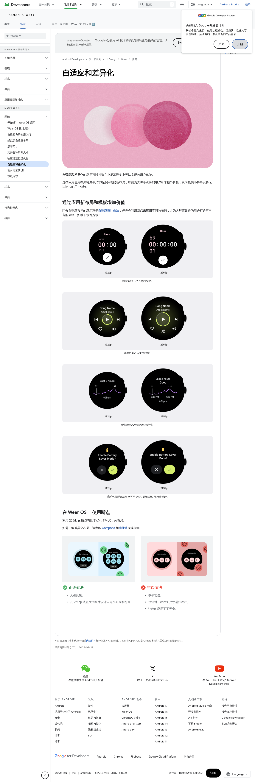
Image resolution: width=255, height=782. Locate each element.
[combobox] (157, 4)
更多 (114, 4)
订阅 (213, 773)
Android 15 (161, 717)
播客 (57, 741)
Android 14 (161, 723)
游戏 (90, 705)
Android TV (128, 729)
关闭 (221, 44)
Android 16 (161, 711)
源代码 (59, 723)
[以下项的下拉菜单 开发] (102, 4)
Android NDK (196, 729)
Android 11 (161, 741)
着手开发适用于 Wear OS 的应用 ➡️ (73, 24)
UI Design (12, 15)
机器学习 (93, 711)
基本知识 (44, 4)
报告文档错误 (229, 711)
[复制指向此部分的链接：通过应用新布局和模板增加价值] (129, 203)
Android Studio (229, 4)
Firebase (136, 756)
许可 (74, 773)
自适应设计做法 (108, 211)
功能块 (123, 528)
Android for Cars (131, 723)
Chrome (118, 756)
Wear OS (127, 711)
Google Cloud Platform (162, 756)
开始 (240, 44)
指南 (23, 24)
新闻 (57, 729)
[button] (22, 58)
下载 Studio (195, 723)
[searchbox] (25, 36)
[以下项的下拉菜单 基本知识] (55, 4)
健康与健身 (94, 717)
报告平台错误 (229, 705)
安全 (57, 717)
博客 (57, 735)
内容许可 (91, 640)
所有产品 (189, 756)
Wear (30, 15)
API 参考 (193, 717)
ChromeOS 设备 (131, 717)
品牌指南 (85, 773)
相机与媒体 (94, 723)
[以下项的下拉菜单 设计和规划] (82, 4)
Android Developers (73, 59)
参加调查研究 (229, 723)
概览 (7, 24)
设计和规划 (70, 4)
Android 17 (161, 705)
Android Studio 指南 (200, 705)
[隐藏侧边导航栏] (45, 775)
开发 (94, 4)
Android (59, 705)
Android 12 (161, 735)
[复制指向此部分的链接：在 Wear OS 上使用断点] (114, 513)
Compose (108, 528)
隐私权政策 (94, 729)
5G (90, 735)
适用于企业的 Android (68, 711)
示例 (38, 24)
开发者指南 (194, 711)
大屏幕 (125, 705)
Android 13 (161, 729)
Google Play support (233, 717)
